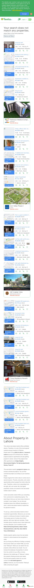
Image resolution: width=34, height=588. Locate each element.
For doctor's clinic (20, 313)
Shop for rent (18, 90)
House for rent (19, 42)
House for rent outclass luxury (23, 165)
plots (16, 452)
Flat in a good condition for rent (23, 215)
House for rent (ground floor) (23, 140)
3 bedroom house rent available (23, 251)
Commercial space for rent (22, 227)
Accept (24, 14)
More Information (17, 10)
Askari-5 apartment (20, 177)
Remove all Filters (9, 36)
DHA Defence (11, 531)
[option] (9, 47)
